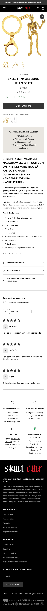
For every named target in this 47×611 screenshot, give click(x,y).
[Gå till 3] (23, 65)
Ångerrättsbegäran (10, 527)
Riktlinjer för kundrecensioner (15, 562)
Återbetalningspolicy (11, 557)
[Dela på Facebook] (9, 254)
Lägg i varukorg (23, 106)
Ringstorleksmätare (11, 532)
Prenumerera (12, 585)
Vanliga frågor (8, 519)
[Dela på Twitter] (13, 254)
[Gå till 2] (14, 65)
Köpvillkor (7, 549)
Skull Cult (23, 74)
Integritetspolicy (9, 553)
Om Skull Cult (8, 544)
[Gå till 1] (6, 65)
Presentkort (7, 523)
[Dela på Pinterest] (16, 254)
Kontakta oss (8, 515)
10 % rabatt (16, 145)
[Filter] (5, 311)
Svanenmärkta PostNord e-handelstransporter (34, 444)
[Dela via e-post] (20, 254)
